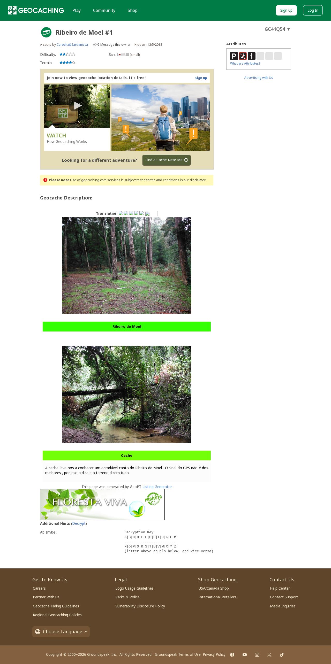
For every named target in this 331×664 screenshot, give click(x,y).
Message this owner (115, 44)
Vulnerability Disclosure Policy (140, 606)
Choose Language (62, 631)
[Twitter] (269, 655)
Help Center (280, 588)
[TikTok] (282, 655)
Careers (39, 588)
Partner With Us (46, 596)
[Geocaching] (36, 10)
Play (76, 10)
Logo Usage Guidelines (134, 588)
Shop (133, 10)
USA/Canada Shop (214, 588)
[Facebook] (232, 655)
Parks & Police (127, 596)
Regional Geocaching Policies (57, 614)
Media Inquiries (283, 606)
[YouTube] (245, 655)
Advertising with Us (258, 77)
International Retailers (217, 596)
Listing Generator (157, 486)
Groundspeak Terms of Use (178, 654)
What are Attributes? (245, 63)
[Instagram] (257, 655)
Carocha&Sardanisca (72, 44)
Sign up (286, 10)
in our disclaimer (192, 180)
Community (104, 10)
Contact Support (284, 596)
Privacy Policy (214, 654)
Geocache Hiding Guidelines (56, 606)
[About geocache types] (46, 32)
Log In (312, 10)
